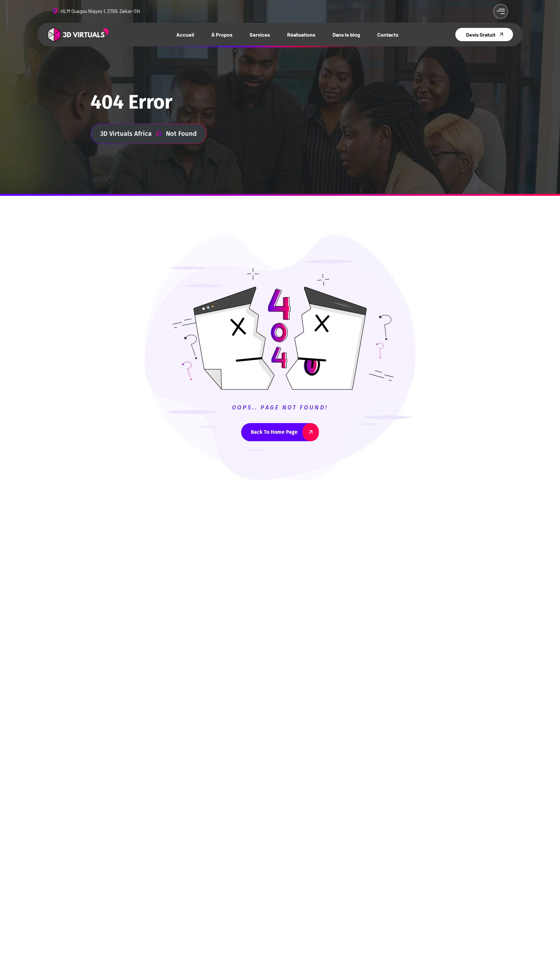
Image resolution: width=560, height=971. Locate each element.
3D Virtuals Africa (126, 133)
